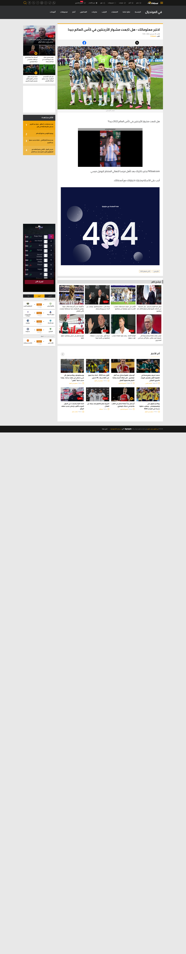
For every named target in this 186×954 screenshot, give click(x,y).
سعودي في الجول (98, 380)
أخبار (130, 3)
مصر (137, 3)
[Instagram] (42, 3)
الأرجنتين (156, 271)
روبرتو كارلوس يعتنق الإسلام (39, 134)
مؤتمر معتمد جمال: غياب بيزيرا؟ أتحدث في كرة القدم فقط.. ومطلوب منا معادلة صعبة (48, 60)
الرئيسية (138, 12)
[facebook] (29, 3)
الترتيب (104, 12)
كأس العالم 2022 (145, 271)
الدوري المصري (79, 3)
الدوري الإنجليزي (122, 383)
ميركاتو (101, 409)
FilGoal (153, 36)
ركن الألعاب (91, 3)
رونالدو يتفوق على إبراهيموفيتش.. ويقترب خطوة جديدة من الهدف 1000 (149, 406)
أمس (50, 296)
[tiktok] (50, 3)
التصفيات (114, 12)
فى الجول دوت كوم (152, 429)
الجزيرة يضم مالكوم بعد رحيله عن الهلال (98, 405)
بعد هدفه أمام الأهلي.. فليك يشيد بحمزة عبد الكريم (39, 141)
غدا (28, 296)
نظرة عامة (126, 12)
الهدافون (83, 12)
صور (101, 3)
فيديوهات (111, 3)
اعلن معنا (104, 429)
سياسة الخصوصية (115, 429)
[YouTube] (46, 3)
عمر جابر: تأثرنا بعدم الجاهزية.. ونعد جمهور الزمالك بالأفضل (48, 79)
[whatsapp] (54, 3)
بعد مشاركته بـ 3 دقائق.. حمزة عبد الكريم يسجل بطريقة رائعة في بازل (39, 125)
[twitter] (34, 3)
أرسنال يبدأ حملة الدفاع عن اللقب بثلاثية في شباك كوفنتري (123, 405)
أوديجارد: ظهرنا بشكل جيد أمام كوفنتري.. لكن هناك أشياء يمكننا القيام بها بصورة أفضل (123, 377)
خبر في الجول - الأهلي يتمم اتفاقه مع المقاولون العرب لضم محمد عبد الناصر (39, 150)
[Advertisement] (39, 189)
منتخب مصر (75, 411)
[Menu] (161, 3)
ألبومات (53, 12)
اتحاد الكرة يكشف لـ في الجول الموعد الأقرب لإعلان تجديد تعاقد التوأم (72, 406)
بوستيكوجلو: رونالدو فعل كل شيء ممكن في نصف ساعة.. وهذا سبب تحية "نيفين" (72, 377)
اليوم (39, 296)
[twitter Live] (38, 3)
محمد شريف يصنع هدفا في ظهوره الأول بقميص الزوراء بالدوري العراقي (150, 377)
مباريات (121, 3)
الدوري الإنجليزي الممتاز (49, 336)
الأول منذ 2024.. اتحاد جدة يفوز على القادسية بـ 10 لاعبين (98, 376)
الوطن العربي (148, 383)
